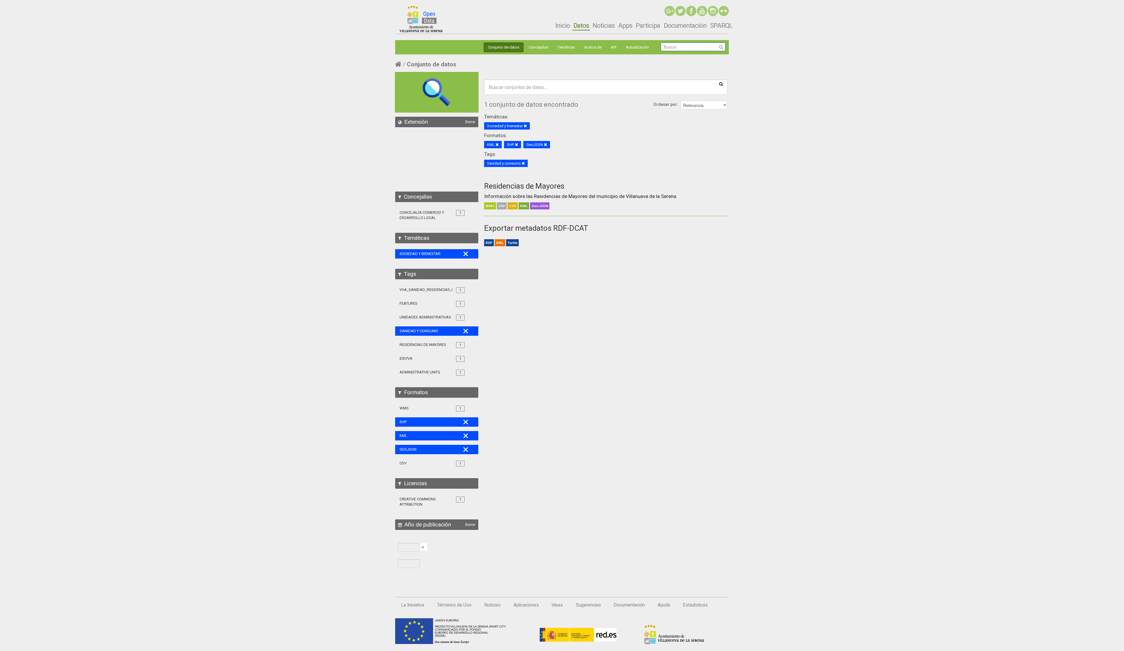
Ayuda (664, 605)
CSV (512, 206)
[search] (721, 83)
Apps (625, 25)
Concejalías (538, 47)
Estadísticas (695, 605)
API (613, 47)
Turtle (512, 243)
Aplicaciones (526, 605)
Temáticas (566, 47)
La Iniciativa (412, 605)
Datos (581, 25)
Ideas (557, 605)
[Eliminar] (525, 126)
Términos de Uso (454, 605)
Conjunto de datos (503, 47)
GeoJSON (540, 206)
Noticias (603, 25)
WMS (490, 206)
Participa (648, 25)
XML (500, 243)
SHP (501, 206)
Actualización (637, 47)
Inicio (562, 25)
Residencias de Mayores (524, 186)
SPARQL (721, 25)
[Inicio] (421, 19)
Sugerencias (588, 605)
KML (524, 206)
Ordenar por (665, 104)
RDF (489, 243)
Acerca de (593, 47)
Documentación (685, 25)
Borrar (470, 122)
